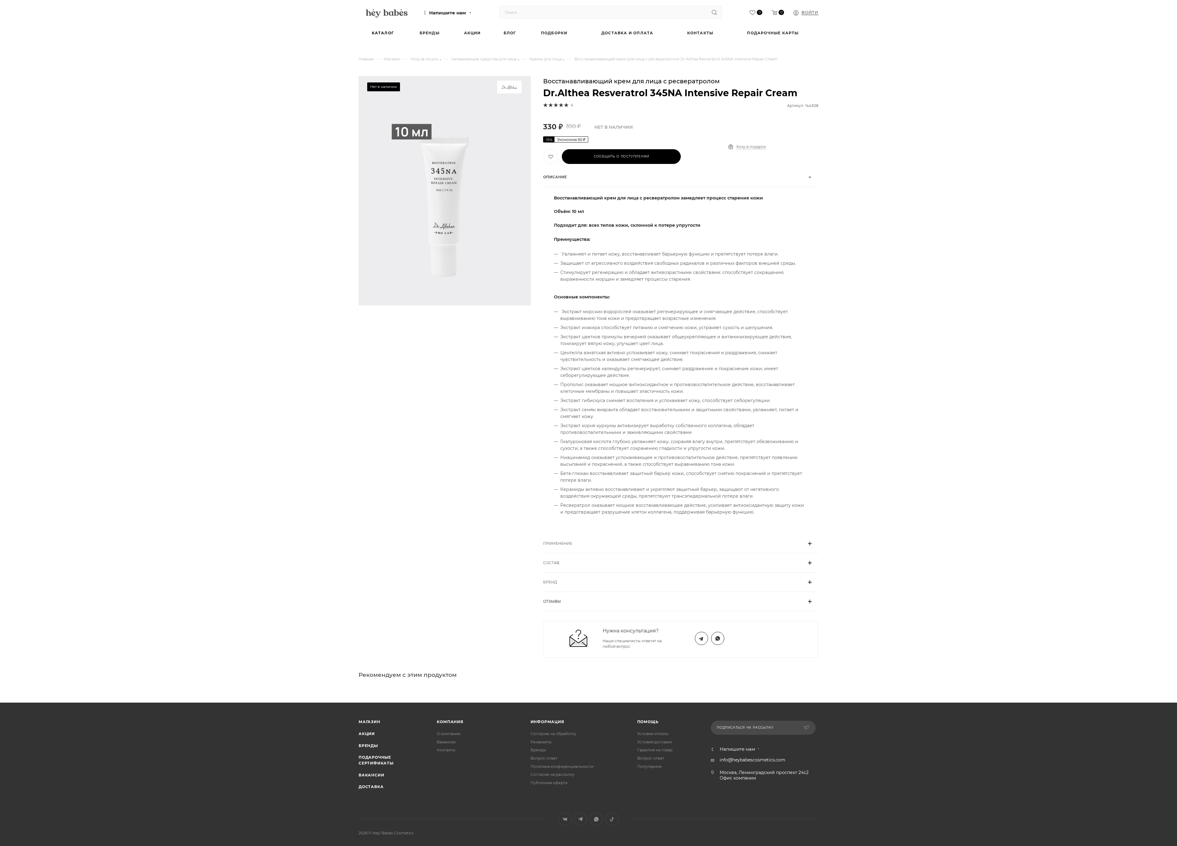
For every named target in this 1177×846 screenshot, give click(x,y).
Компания (450, 721)
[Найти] (714, 12)
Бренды (368, 745)
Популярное (649, 766)
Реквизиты (541, 742)
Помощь (648, 721)
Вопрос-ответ (544, 758)
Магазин (369, 721)
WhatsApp (717, 638)
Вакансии (371, 775)
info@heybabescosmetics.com (752, 760)
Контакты (446, 750)
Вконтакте (565, 819)
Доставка (371, 786)
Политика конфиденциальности (562, 766)
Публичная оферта (549, 782)
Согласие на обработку (553, 733)
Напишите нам (447, 13)
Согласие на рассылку (552, 774)
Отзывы (552, 601)
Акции (367, 733)
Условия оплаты (652, 733)
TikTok (612, 819)
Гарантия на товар (654, 750)
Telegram (701, 638)
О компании (448, 733)
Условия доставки (654, 742)
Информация (547, 721)
